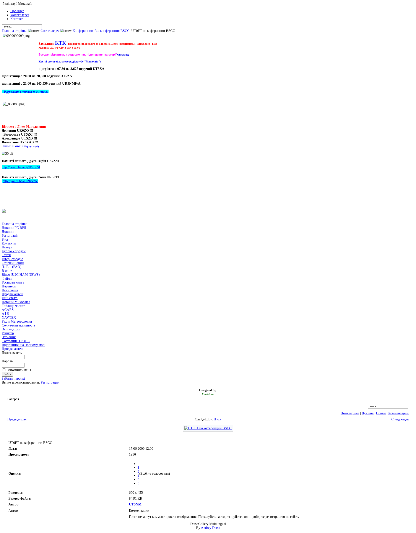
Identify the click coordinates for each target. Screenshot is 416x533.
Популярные (350, 413)
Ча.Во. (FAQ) (11, 267)
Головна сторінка (14, 31)
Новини (8, 231)
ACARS (8, 310)
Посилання (10, 290)
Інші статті (10, 298)
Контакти (17, 19)
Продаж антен (12, 294)
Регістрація (10, 235)
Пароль (7, 361)
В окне (7, 270)
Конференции (83, 31)
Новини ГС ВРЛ (14, 228)
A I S (5, 313)
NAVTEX (9, 317)
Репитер (8, 333)
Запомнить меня (19, 370)
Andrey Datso (210, 528)
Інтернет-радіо (12, 259)
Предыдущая (16, 419)
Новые (381, 413)
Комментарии (398, 413)
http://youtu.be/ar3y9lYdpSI (21, 167)
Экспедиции (11, 329)
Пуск (217, 419)
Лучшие (368, 413)
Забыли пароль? (13, 378)
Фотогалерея (19, 15)
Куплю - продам (14, 251)
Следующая (400, 419)
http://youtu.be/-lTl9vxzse (20, 181)
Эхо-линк (9, 337)
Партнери (9, 286)
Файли (7, 278)
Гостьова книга (13, 282)
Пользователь (12, 352)
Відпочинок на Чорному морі (23, 345)
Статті (6, 255)
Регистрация (50, 382)
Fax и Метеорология (17, 321)
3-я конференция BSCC (112, 31)
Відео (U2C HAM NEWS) (21, 274)
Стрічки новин (13, 263)
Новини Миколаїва (16, 302)
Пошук (7, 247)
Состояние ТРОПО (16, 341)
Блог (5, 239)
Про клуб (17, 11)
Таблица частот (13, 306)
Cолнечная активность (18, 325)
